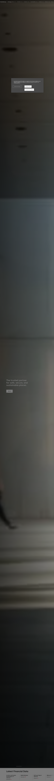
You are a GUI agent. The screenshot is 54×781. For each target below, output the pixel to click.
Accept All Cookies (29, 89)
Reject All (28, 86)
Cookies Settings (17, 86)
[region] (27, 85)
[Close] (42, 79)
